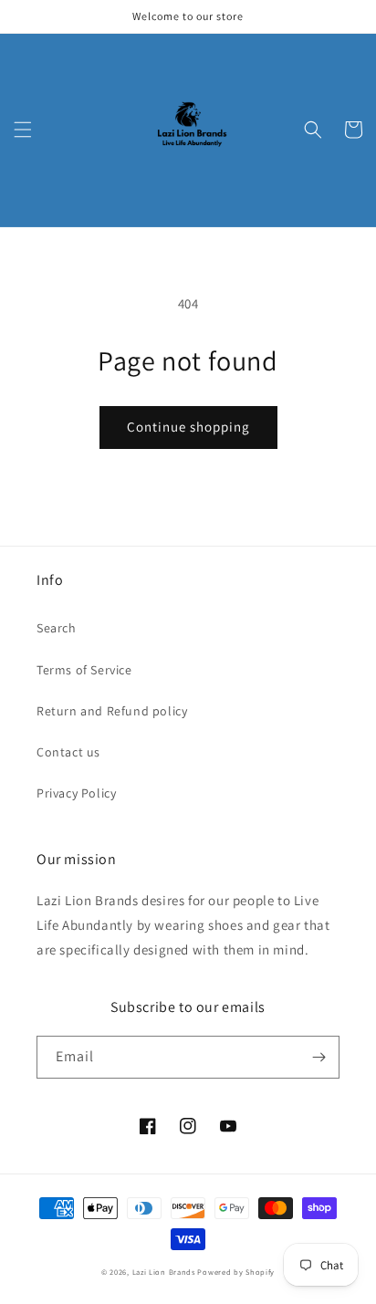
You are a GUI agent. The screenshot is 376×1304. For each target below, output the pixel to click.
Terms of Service (84, 670)
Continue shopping (188, 426)
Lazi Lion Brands (163, 1272)
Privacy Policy (76, 793)
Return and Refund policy (112, 711)
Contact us (68, 752)
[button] (23, 130)
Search (57, 628)
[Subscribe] (318, 1057)
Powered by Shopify (236, 1272)
